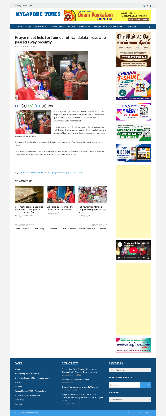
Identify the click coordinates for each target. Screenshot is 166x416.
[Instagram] (144, 6)
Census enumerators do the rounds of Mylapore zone (60, 208)
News (17, 33)
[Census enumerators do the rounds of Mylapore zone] (61, 204)
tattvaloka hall (79, 172)
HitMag (148, 413)
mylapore (35, 172)
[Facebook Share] (17, 106)
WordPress (139, 413)
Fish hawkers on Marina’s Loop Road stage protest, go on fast (92, 209)
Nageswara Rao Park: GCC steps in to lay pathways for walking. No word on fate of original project (82, 397)
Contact (132, 27)
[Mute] (144, 258)
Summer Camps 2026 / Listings (28, 395)
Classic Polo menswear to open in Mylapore (80, 387)
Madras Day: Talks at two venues (76, 379)
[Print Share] (50, 106)
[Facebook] (150, 6)
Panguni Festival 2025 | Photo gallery (30, 391)
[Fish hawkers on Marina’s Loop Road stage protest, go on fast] (93, 204)
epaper (71, 27)
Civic (28, 27)
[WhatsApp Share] (30, 106)
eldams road (25, 172)
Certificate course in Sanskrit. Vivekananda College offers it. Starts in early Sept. (29, 209)
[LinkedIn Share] (37, 106)
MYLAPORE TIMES (32, 413)
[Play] (119, 258)
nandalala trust (45, 172)
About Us (19, 369)
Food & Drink (58, 27)
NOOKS (18, 386)
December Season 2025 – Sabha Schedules (32, 378)
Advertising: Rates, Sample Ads (109, 27)
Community (40, 27)
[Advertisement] (133, 201)
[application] (133, 250)
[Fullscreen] (148, 258)
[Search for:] (130, 385)
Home (19, 27)
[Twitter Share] (24, 106)
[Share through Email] (44, 106)
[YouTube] (147, 6)
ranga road (67, 172)
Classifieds (84, 27)
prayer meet (57, 172)
